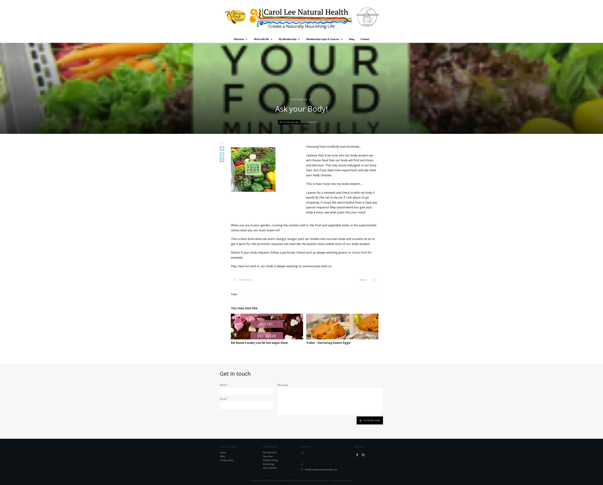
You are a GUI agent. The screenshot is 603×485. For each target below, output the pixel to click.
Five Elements (270, 452)
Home (223, 452)
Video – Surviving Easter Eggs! (342, 331)
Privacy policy (227, 460)
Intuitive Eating (289, 122)
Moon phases (270, 467)
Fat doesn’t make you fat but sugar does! (267, 331)
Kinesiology (268, 464)
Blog (222, 456)
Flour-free (268, 456)
